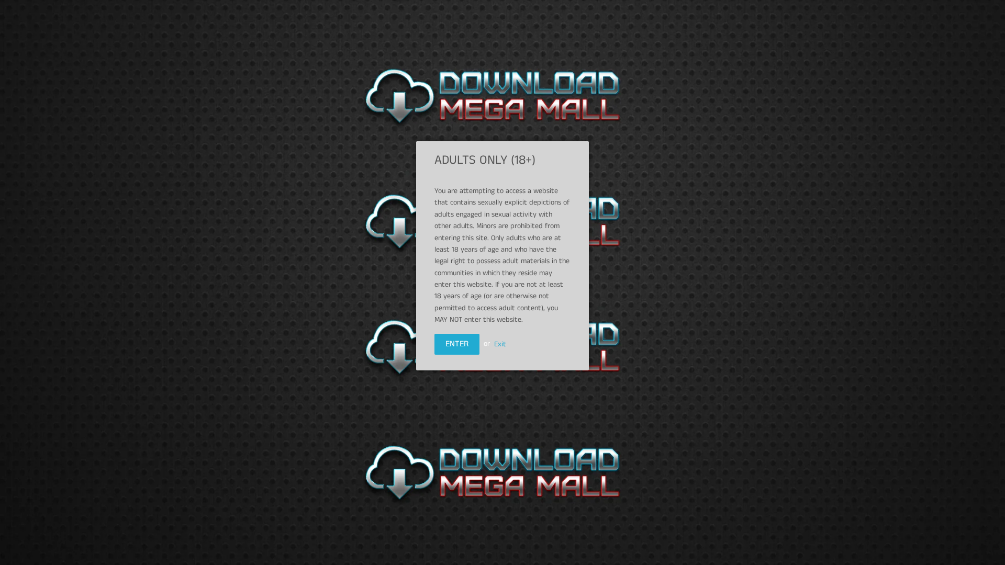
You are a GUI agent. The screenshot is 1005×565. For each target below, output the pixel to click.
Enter (456, 344)
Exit (500, 343)
